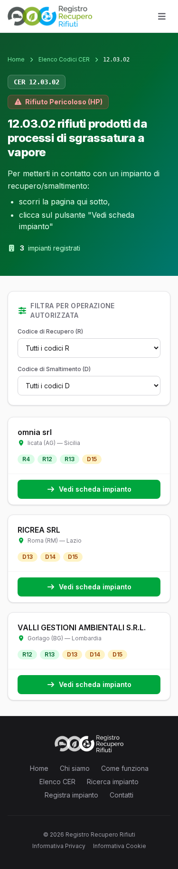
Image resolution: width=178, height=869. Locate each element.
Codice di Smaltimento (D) (54, 369)
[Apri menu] (161, 16)
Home (16, 59)
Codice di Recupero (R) (50, 331)
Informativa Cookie (119, 845)
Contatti (121, 795)
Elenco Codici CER (64, 59)
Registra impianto (71, 795)
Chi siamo (75, 768)
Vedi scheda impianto (95, 489)
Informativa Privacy (58, 845)
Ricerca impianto (113, 782)
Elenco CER (57, 782)
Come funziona (125, 768)
